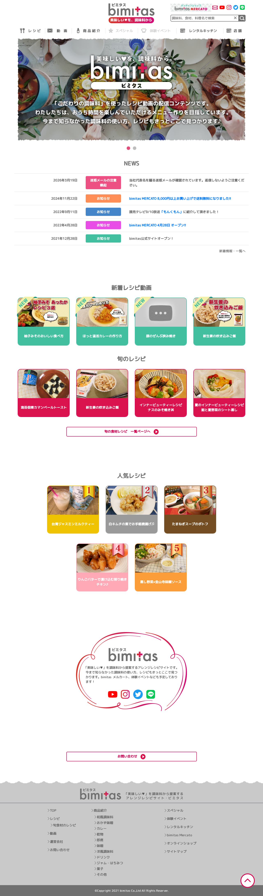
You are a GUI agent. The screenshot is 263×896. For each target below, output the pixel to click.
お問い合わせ (60, 850)
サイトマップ (177, 851)
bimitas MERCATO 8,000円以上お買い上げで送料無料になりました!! (180, 198)
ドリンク (103, 857)
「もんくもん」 (171, 212)
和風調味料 (105, 817)
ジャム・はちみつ (110, 863)
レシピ (55, 818)
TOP (53, 810)
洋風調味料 (105, 851)
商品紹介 (100, 810)
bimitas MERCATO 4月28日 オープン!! (157, 225)
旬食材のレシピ (64, 825)
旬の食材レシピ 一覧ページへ (129, 431)
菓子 (100, 868)
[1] (242, 18)
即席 (100, 840)
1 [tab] (128, 148)
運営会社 (56, 841)
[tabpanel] (131, 89)
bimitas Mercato (179, 835)
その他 (102, 874)
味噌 (100, 845)
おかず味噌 (105, 822)
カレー (102, 828)
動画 (53, 833)
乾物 (100, 834)
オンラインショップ (181, 843)
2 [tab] (135, 148)
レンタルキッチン (180, 827)
